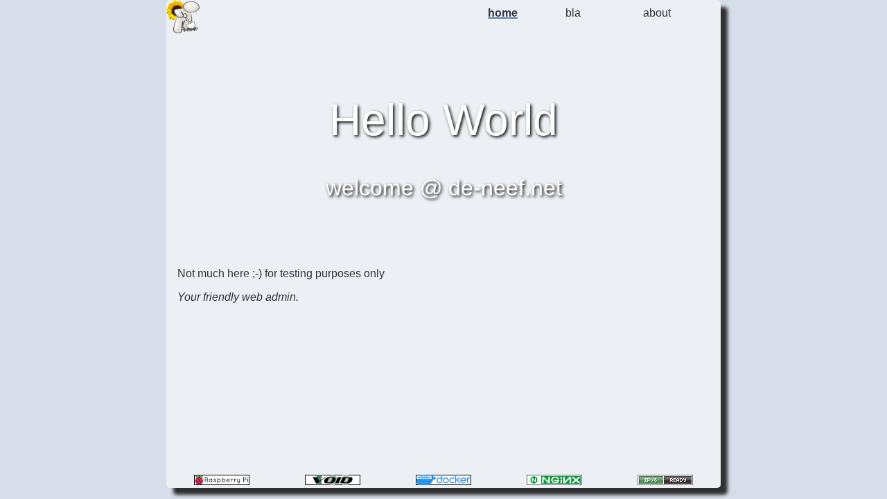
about (657, 13)
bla (573, 13)
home (503, 13)
